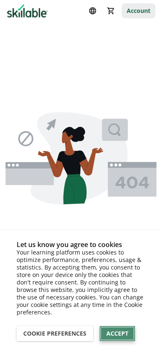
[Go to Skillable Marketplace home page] (27, 10)
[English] (92, 10)
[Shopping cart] (110, 10)
